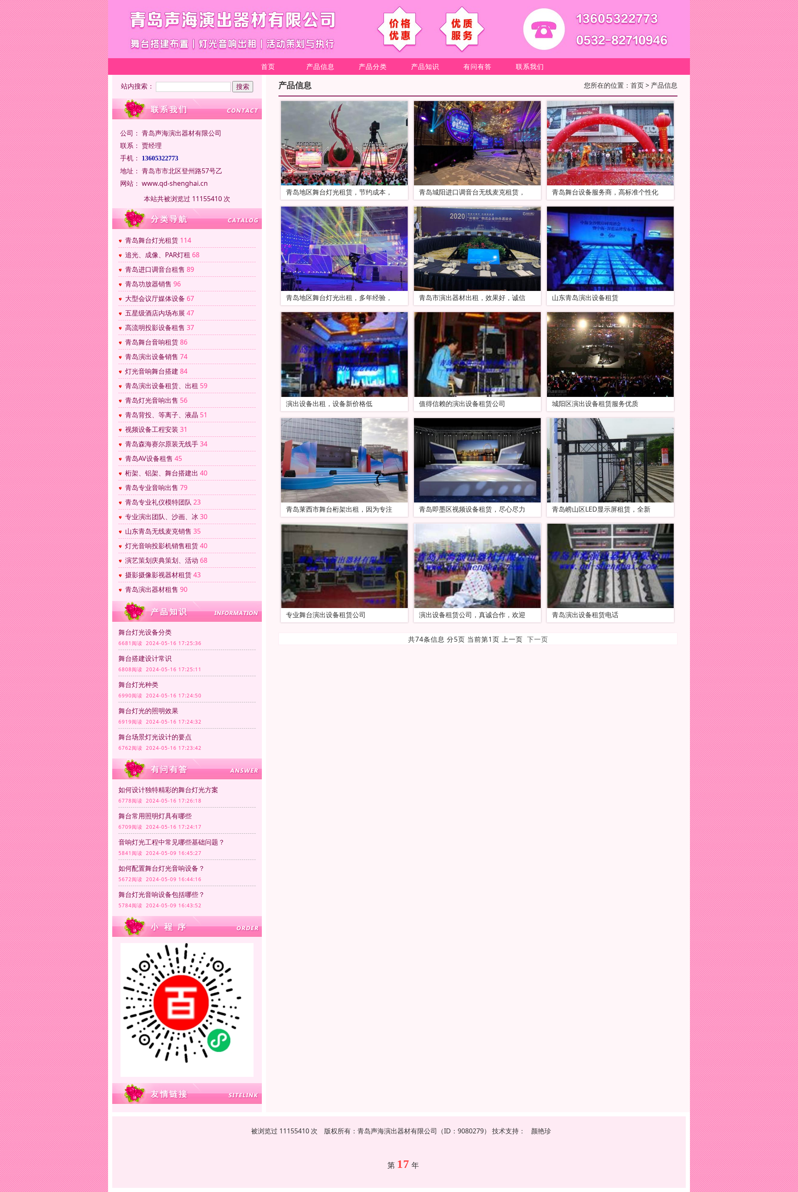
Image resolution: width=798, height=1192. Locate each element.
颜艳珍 (541, 1130)
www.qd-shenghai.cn (175, 183)
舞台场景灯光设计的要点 (155, 736)
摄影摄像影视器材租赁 (158, 574)
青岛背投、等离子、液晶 (161, 414)
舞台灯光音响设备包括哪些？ (161, 894)
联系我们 (530, 66)
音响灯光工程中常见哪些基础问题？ (171, 842)
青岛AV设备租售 (149, 458)
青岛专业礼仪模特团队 (158, 502)
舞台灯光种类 (138, 684)
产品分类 (373, 66)
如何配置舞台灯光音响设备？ (161, 868)
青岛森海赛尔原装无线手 (161, 443)
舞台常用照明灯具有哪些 (155, 815)
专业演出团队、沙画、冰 (161, 516)
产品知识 (425, 66)
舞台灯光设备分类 (145, 632)
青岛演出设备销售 (151, 356)
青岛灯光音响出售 (151, 400)
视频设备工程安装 (151, 429)
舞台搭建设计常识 (145, 658)
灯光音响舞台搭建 (151, 371)
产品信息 (320, 66)
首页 (268, 66)
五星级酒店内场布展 (155, 313)
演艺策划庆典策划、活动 (161, 560)
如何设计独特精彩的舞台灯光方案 (168, 789)
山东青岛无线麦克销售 (158, 531)
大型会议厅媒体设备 (155, 298)
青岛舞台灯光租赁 (151, 240)
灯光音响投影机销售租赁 (161, 545)
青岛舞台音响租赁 (151, 342)
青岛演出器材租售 (151, 589)
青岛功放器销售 (148, 283)
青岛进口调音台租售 (155, 269)
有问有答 (477, 66)
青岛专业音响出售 (151, 487)
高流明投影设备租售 (155, 327)
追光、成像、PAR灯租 (157, 254)
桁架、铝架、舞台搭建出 (161, 473)
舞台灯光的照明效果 (148, 710)
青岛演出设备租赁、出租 (161, 385)
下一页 (537, 639)
